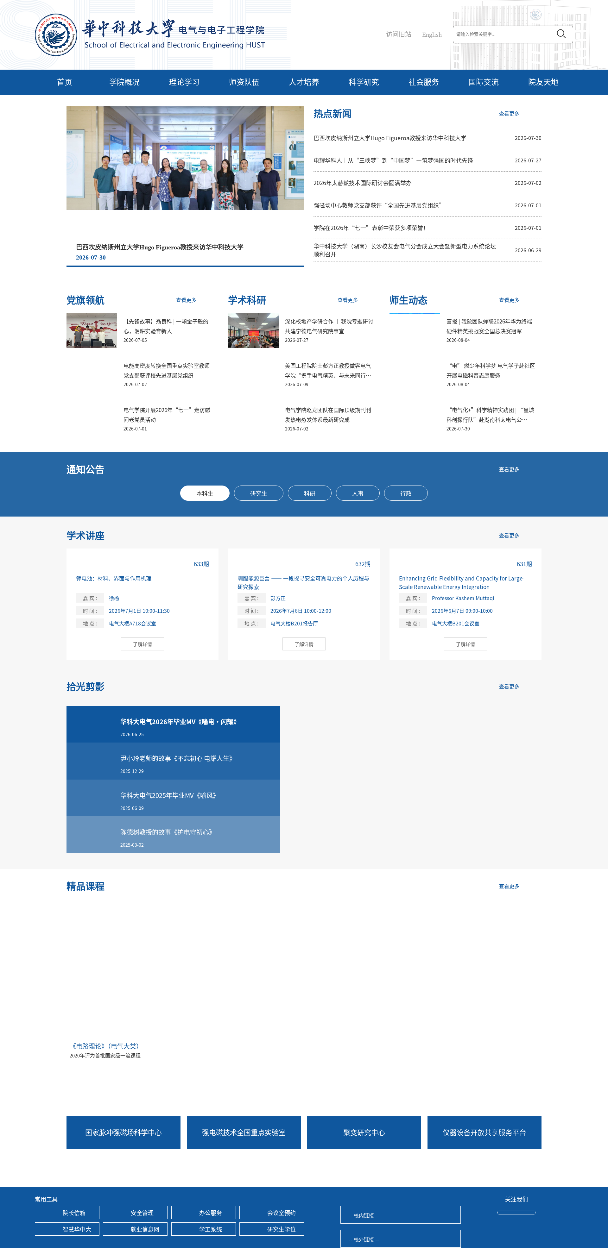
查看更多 (509, 113)
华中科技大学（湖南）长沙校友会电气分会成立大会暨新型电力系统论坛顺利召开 (405, 250)
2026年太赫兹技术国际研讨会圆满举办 (363, 183)
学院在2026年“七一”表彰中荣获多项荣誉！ (371, 227)
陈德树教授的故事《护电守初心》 (167, 832)
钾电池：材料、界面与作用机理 (113, 578)
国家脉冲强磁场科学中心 (123, 1132)
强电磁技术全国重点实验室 (244, 1132)
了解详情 (142, 644)
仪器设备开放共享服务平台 (484, 1132)
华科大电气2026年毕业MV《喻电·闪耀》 (180, 721)
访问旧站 (398, 34)
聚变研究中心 (364, 1132)
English (432, 34)
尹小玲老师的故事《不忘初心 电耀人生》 (178, 758)
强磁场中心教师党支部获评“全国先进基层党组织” (379, 205)
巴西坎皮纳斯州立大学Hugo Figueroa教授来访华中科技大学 (160, 247)
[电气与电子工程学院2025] (150, 34)
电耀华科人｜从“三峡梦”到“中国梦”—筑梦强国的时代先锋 (393, 160)
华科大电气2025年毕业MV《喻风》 (169, 795)
